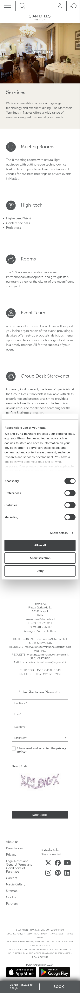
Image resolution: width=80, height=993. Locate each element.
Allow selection (40, 558)
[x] (48, 864)
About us (12, 841)
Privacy (11, 854)
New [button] (15, 766)
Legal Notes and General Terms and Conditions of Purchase (19, 866)
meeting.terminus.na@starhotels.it (48, 654)
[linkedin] (67, 873)
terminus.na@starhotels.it (40, 619)
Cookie (11, 897)
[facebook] (57, 864)
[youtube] (67, 864)
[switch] (70, 493)
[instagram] (48, 873)
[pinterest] (57, 873)
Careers (11, 878)
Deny (40, 570)
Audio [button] (24, 766)
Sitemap (11, 890)
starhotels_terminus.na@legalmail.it (44, 662)
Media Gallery (15, 884)
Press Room (14, 848)
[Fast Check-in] (73, 6)
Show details (59, 533)
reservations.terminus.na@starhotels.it (48, 646)
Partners (12, 903)
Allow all (40, 545)
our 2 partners (26, 433)
